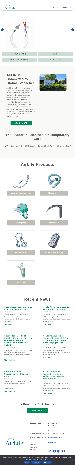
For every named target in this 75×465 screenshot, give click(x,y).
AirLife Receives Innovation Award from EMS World (56, 308)
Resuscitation (21, 252)
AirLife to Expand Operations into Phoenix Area (16, 374)
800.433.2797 (52, 442)
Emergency (21, 223)
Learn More (47, 41)
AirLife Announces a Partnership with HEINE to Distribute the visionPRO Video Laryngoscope (56, 339)
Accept (27, 462)
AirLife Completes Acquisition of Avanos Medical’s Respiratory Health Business (54, 375)
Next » (50, 404)
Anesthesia (54, 223)
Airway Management (21, 193)
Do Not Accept (36, 462)
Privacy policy (47, 462)
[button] (2, 29)
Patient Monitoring (54, 252)
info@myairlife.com (55, 437)
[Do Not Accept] (72, 460)
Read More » (9, 324)
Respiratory (54, 193)
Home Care (21, 282)
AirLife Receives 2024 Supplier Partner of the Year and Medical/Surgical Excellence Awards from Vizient (18, 340)
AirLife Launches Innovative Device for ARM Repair (18, 308)
